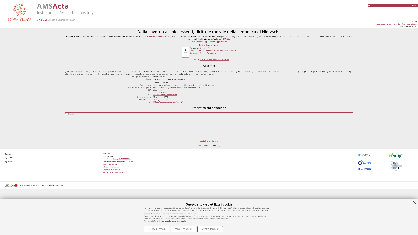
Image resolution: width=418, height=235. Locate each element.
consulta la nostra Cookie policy (174, 221)
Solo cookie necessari (157, 229)
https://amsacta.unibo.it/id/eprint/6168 (169, 102)
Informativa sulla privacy (111, 167)
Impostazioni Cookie (110, 164)
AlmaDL (414, 5)
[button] (219, 145)
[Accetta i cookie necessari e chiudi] (414, 202)
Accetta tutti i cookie (210, 229)
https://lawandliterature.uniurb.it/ (214, 60)
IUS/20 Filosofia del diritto (189, 87)
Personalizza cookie (183, 229)
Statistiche (396, 24)
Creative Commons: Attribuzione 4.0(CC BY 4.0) (216, 50)
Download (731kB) (197, 53)
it (412, 22)
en (416, 22)
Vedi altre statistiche (209, 141)
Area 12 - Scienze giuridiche (164, 87)
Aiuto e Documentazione (382, 24)
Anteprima (211, 53)
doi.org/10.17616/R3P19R (122, 159)
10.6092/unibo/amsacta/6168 (158, 36)
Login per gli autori (410, 24)
